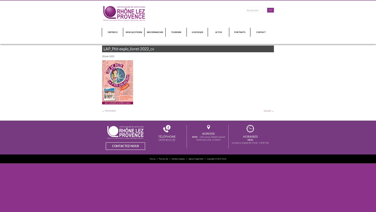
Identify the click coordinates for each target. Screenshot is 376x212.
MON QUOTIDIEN (134, 32)
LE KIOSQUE (197, 32)
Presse (152, 159)
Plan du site (163, 159)
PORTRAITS (239, 32)
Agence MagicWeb (195, 159)
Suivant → (269, 110)
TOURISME (176, 32)
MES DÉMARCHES (155, 32)
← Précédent (109, 110)
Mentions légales (178, 159)
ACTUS (218, 32)
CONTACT (261, 32)
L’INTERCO (113, 32)
